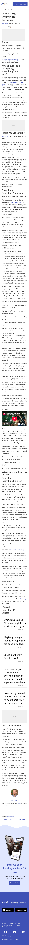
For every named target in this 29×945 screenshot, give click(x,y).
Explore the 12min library (20, 4)
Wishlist (4, 923)
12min (18, 803)
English (11, 939)
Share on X (21, 629)
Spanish (16, 939)
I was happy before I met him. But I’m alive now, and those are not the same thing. (15, 698)
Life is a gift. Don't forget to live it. (13, 656)
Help (14, 925)
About (18, 925)
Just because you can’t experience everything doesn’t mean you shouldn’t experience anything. (14, 675)
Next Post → (23, 819)
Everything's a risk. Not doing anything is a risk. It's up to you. (15, 623)
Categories (11, 923)
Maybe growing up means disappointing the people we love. (15, 640)
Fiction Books (10, 816)
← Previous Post (7, 819)
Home (3, 9)
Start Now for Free (14, 882)
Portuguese (5, 939)
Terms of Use (5, 927)
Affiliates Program (7, 925)
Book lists (17, 923)
